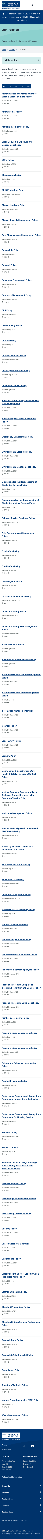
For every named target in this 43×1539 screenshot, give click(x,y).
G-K (10, 86)
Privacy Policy (7, 1520)
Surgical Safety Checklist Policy (17, 1355)
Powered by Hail (7, 1534)
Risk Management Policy (14, 1183)
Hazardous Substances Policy (16, 596)
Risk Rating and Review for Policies (19, 1198)
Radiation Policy (10, 1132)
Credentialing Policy (12, 325)
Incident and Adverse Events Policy (19, 659)
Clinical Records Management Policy (20, 220)
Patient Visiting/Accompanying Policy (20, 969)
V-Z (28, 86)
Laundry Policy (9, 756)
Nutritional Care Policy (13, 879)
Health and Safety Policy (14, 611)
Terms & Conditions (20, 1520)
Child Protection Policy (13, 190)
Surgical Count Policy (12, 1340)
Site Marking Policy (11, 1258)
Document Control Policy (14, 385)
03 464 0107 (6, 1450)
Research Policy (10, 1147)
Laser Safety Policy (11, 741)
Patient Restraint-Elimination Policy (19, 954)
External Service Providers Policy (18, 518)
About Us (12, 50)
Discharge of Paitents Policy (16, 370)
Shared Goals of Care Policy (15, 1243)
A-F (4, 86)
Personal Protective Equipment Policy (20, 1003)
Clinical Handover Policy (13, 205)
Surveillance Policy (11, 1370)
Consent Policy (9, 265)
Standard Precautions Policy (16, 1307)
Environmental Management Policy (19, 467)
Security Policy (9, 1228)
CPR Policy (7, 310)
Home (4, 50)
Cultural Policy (9, 340)
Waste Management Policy (15, 1415)
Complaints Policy (10, 250)
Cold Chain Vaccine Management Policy (21, 235)
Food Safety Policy (11, 566)
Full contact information (12, 1477)
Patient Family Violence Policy (16, 939)
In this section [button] (11, 60)
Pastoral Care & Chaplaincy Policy (18, 909)
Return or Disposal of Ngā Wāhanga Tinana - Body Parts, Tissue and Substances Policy (19, 1165)
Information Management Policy (17, 710)
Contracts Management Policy (16, 295)
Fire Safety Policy (10, 551)
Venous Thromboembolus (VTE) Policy (21, 1400)
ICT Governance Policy (13, 644)
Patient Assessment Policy (15, 924)
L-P (16, 86)
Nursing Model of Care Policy (16, 864)
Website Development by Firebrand (27, 1534)
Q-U (22, 86)
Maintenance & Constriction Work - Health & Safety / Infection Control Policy (19, 774)
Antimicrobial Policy (12, 111)
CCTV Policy (8, 160)
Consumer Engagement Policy (17, 280)
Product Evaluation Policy (14, 1081)
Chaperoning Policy (11, 175)
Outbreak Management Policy (16, 894)
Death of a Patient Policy (14, 355)
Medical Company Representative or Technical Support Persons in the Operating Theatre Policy (20, 795)
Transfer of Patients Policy (15, 1385)
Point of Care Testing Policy (15, 1018)
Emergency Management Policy (17, 436)
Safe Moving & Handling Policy (16, 1213)
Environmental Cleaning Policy (17, 451)
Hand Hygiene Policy (12, 581)
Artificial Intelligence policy (15, 126)
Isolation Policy (9, 726)
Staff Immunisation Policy (14, 1292)
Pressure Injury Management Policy (19, 1033)
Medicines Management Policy (17, 813)
